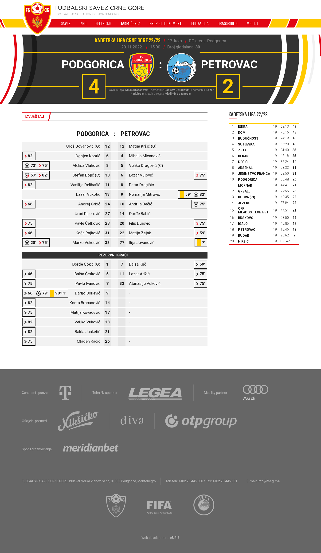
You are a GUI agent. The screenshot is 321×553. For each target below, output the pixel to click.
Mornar (245, 185)
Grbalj (244, 191)
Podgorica (247, 179)
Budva (243, 197)
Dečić (242, 162)
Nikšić (243, 241)
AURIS (175, 538)
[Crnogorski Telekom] (65, 392)
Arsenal (245, 168)
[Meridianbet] (90, 449)
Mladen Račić (88, 341)
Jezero (244, 203)
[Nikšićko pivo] (78, 421)
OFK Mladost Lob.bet (253, 210)
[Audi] (256, 392)
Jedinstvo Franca (254, 174)
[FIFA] (159, 506)
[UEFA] (204, 506)
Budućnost (248, 138)
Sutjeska (246, 144)
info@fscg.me (269, 481)
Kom (242, 132)
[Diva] (132, 421)
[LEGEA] (155, 392)
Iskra (242, 127)
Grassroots (228, 23)
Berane (244, 156)
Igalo (243, 224)
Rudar (243, 235)
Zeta (242, 150)
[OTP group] (201, 421)
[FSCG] (116, 506)
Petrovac (246, 229)
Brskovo (245, 218)
